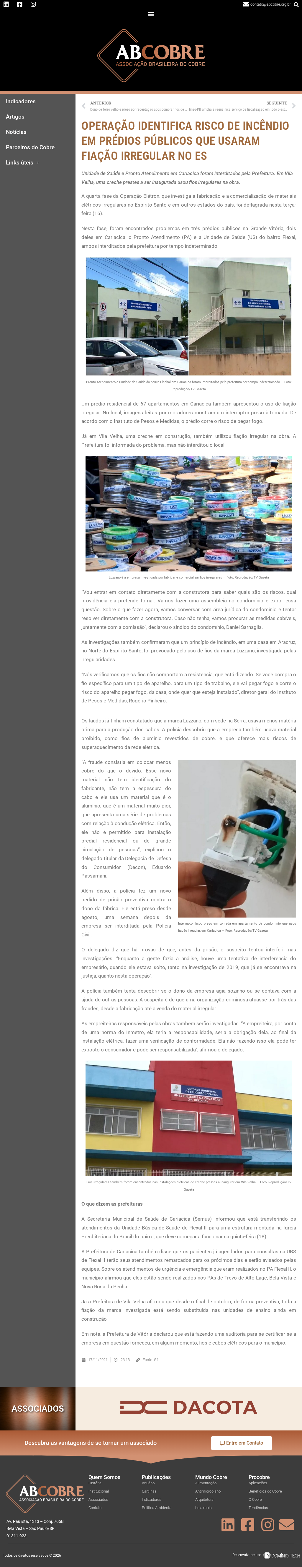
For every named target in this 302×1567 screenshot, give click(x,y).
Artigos (15, 117)
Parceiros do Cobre (30, 147)
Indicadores (21, 101)
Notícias (16, 132)
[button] (296, 4)
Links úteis (19, 162)
